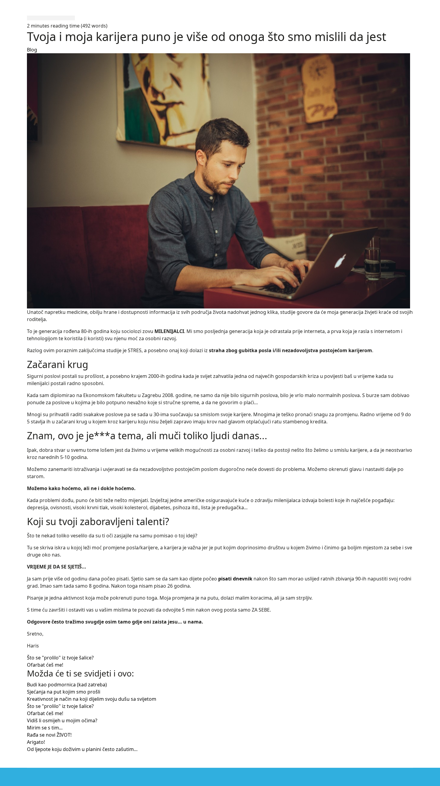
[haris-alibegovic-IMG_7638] (220, 180)
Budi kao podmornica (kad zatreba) (67, 684)
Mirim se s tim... (45, 727)
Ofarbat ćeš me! (45, 665)
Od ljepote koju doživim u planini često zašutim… (82, 749)
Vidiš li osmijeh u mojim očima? (62, 720)
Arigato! (36, 742)
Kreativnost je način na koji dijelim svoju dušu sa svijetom (91, 699)
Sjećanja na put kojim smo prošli (63, 691)
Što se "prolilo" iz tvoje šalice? (60, 657)
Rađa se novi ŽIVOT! (49, 735)
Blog (32, 49)
